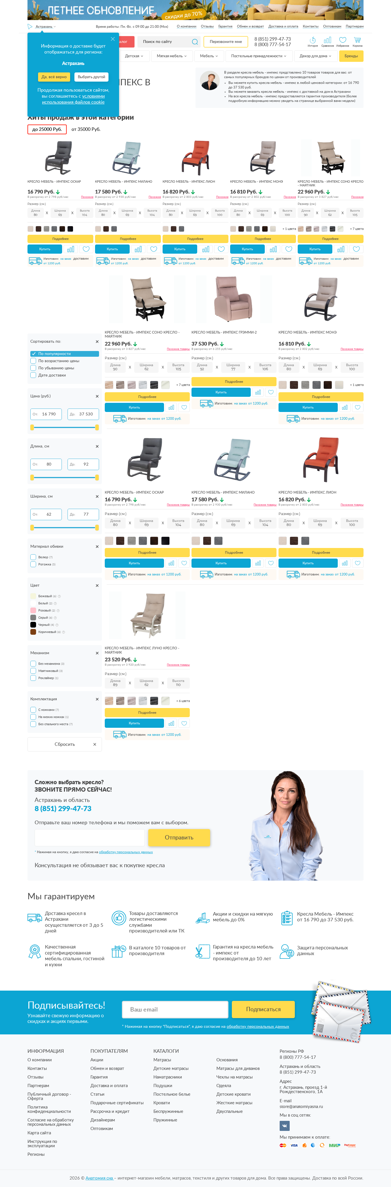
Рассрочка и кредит (110, 1111)
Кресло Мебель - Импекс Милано (123, 181)
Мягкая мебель (170, 56)
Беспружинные (168, 1111)
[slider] (32, 427)
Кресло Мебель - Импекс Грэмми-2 (224, 332)
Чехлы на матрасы (234, 1077)
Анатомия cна (100, 1178)
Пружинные (165, 1120)
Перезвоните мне (226, 42)
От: (35, 414)
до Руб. (47, 129)
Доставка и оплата (283, 26)
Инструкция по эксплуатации (42, 1143)
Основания (227, 1060)
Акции (96, 1060)
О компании (186, 26)
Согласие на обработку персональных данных (50, 1122)
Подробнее (60, 238)
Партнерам (355, 26)
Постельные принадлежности (257, 56)
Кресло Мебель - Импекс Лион (189, 181)
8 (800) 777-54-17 (272, 44)
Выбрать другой (91, 77)
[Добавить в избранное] (86, 249)
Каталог (119, 42)
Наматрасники (167, 1077)
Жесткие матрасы (234, 1103)
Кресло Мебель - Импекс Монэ (256, 181)
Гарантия (225, 26)
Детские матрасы (171, 1068)
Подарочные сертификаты (117, 1103)
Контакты (311, 26)
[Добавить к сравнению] (71, 249)
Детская (132, 56)
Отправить (179, 838)
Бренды (351, 56)
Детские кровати (233, 1094)
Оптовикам (332, 26)
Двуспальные (229, 1111)
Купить (44, 249)
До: (72, 414)
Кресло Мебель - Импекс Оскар (54, 181)
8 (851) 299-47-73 (272, 39)
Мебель (207, 56)
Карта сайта (39, 1133)
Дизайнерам (102, 1120)
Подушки (162, 1086)
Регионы (36, 1154)
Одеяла (223, 1086)
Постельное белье (171, 1094)
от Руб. (86, 129)
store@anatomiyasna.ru (301, 1107)
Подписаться (263, 1009)
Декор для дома (314, 56)
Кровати (161, 1103)
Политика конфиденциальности (49, 1109)
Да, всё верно (54, 77)
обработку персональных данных (126, 852)
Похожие (87, 197)
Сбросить (65, 744)
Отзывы (207, 26)
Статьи (97, 1094)
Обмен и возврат (250, 26)
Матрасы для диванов (238, 1068)
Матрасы (162, 1060)
